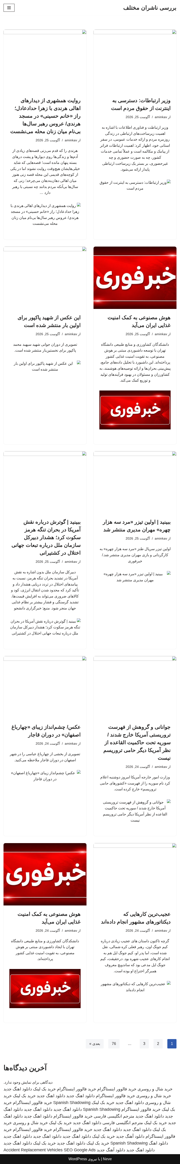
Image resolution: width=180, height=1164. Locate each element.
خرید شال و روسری (155, 1089)
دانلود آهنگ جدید (130, 1136)
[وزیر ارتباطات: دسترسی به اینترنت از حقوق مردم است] (135, 61)
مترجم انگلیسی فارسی (114, 1116)
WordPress (77, 1159)
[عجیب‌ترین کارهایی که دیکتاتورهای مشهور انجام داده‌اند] (135, 874)
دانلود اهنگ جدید (18, 1089)
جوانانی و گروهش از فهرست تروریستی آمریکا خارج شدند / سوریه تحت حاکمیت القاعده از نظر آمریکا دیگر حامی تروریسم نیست (137, 742)
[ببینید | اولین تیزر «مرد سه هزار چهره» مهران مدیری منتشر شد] (135, 482)
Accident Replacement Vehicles (33, 1150)
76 (114, 1044)
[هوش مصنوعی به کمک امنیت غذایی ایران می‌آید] (135, 278)
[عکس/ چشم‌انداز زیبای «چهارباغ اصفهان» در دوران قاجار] (45, 687)
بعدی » (94, 1044)
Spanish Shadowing (71, 1102)
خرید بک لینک (44, 1089)
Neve (107, 1159)
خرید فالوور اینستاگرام (116, 1089)
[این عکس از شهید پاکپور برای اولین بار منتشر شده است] (45, 278)
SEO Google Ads (80, 1150)
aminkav (161, 117)
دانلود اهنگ (158, 1143)
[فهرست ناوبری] (9, 8)
